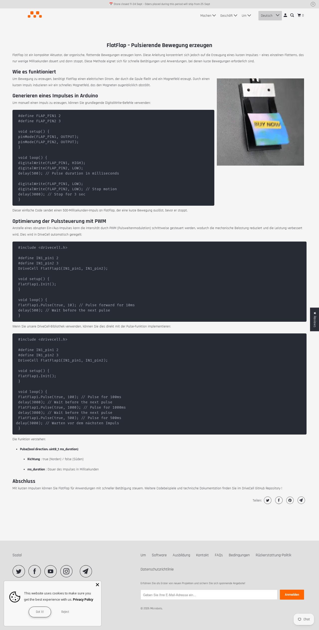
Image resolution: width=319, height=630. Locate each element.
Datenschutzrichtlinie (157, 569)
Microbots (156, 608)
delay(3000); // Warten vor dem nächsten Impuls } (71, 384)
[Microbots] (34, 14)
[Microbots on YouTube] (51, 571)
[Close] (97, 584)
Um (244, 15)
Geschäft (227, 15)
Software (159, 555)
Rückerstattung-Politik (273, 555)
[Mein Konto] (286, 15)
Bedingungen (239, 555)
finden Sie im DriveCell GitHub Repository (251, 488)
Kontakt (202, 555)
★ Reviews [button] (315, 319)
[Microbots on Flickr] (77, 571)
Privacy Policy (83, 599)
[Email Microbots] (87, 571)
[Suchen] (292, 15)
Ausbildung (181, 555)
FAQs (219, 555)
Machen (206, 15)
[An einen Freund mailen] (300, 500)
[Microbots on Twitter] (19, 571)
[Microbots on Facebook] (35, 571)
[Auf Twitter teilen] (267, 500)
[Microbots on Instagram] (67, 571)
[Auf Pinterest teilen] (289, 500)
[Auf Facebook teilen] (278, 500)
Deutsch (267, 15)
